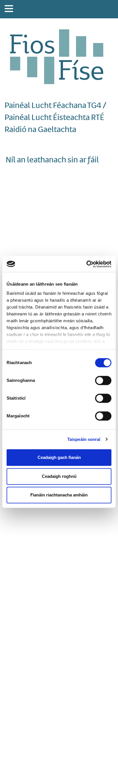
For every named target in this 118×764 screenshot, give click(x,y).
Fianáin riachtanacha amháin (59, 494)
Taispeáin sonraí (84, 439)
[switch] (103, 380)
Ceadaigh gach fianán (59, 457)
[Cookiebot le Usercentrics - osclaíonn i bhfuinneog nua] (86, 264)
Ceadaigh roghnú (59, 476)
